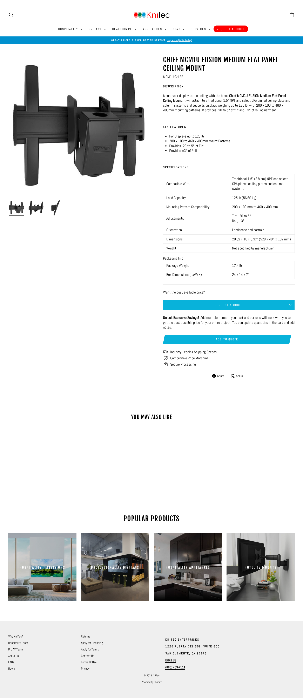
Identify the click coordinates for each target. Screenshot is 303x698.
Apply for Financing (92, 643)
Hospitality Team (18, 643)
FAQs (11, 662)
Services (199, 29)
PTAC (177, 29)
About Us (13, 656)
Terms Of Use (89, 662)
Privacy (85, 668)
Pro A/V (96, 29)
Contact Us (87, 656)
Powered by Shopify (151, 682)
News (11, 668)
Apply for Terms (90, 649)
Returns (85, 636)
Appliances (153, 29)
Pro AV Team (15, 649)
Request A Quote (231, 29)
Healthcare (123, 29)
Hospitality (69, 29)
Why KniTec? (15, 636)
